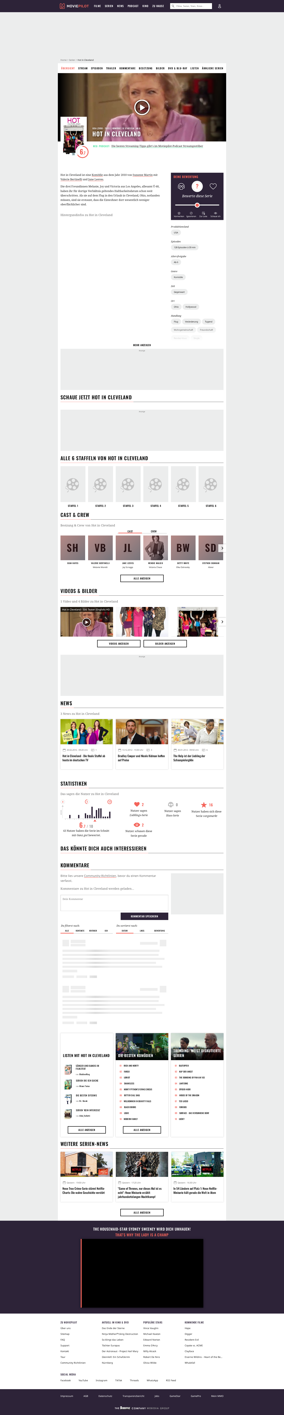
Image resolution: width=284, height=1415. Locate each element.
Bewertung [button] (159, 930)
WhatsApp (152, 1380)
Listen (194, 68)
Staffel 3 (128, 506)
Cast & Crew (74, 514)
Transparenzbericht (133, 1396)
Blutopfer (184, 1065)
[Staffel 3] (128, 484)
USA (176, 232)
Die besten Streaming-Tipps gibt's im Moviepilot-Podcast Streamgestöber (157, 146)
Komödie (178, 277)
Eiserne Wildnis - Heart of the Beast (204, 1357)
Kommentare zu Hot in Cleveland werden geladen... (97, 889)
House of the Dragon (189, 1095)
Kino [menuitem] (145, 6)
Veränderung (191, 321)
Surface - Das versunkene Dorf (194, 1113)
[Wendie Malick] (155, 548)
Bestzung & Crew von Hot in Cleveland (87, 525)
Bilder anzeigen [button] (165, 643)
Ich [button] (106, 930)
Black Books (130, 1107)
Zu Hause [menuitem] (158, 6)
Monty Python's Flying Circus (138, 1089)
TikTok (118, 1380)
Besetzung (146, 68)
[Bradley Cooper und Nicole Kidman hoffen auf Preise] (142, 731)
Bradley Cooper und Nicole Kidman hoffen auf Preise (141, 758)
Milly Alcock (149, 1351)
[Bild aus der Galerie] (142, 622)
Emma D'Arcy (150, 1345)
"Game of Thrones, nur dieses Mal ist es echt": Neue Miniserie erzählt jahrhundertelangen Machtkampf (139, 1192)
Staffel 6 (211, 506)
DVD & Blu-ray (177, 68)
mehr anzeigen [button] (142, 345)
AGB (85, 1396)
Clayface (189, 1351)
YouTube (83, 1380)
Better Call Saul (132, 1095)
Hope (187, 1328)
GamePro (196, 1396)
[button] (179, 214)
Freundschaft (206, 329)
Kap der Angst (186, 1071)
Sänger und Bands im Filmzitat (87, 1067)
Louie (126, 1113)
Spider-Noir (185, 1089)
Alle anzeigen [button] (142, 578)
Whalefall (190, 1362)
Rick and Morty (131, 1065)
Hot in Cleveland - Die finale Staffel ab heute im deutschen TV (83, 758)
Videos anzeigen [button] (119, 643)
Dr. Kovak (83, 1100)
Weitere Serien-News (84, 1143)
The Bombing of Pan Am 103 (192, 1077)
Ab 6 (176, 262)
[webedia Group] (142, 1408)
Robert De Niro (151, 1357)
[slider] (197, 205)
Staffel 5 (183, 506)
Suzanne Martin (143, 175)
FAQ (62, 1339)
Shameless (129, 1083)
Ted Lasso (183, 1101)
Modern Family (131, 1119)
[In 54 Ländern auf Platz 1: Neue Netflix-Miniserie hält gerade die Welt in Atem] (197, 1164)
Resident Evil (192, 1339)
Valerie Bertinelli (71, 179)
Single (197, 338)
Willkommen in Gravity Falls (137, 1101)
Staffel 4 (156, 506)
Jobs (157, 1396)
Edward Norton (151, 1339)
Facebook (65, 1380)
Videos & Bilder (78, 590)
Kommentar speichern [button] (144, 916)
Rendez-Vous (180, 338)
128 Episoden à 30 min (185, 247)
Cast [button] (130, 531)
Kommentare (127, 68)
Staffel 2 (100, 506)
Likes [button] (142, 930)
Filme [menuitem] (97, 6)
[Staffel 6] (211, 484)
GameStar (175, 1396)
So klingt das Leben (112, 1339)
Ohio (176, 306)
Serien (72, 59)
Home (63, 59)
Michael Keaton (151, 1333)
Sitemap (65, 1333)
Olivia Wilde (149, 1362)
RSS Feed (171, 1380)
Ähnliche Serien (212, 68)
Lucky (181, 1119)
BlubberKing (84, 1074)
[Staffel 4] (155, 484)
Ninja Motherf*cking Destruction (120, 1333)
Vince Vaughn (150, 1328)
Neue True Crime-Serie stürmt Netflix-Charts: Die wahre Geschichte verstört (83, 1190)
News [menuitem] (120, 6)
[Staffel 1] (72, 484)
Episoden (97, 68)
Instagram (101, 1380)
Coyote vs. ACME (194, 1345)
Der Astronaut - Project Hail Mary (120, 1351)
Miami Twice (84, 1086)
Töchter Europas (111, 1345)
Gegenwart (179, 291)
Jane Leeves (95, 179)
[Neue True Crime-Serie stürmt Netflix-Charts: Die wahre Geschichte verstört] (86, 1164)
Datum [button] (125, 930)
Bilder (160, 68)
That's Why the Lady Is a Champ (142, 1234)
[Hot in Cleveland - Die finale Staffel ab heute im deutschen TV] (86, 731)
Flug (176, 321)
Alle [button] (67, 930)
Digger (188, 1333)
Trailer (111, 68)
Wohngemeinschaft (183, 329)
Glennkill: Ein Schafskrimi (116, 1357)
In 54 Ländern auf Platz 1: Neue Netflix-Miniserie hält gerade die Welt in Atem (195, 1190)
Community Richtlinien (73, 1362)
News (66, 703)
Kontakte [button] (80, 930)
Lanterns (183, 1083)
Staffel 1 (73, 506)
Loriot (127, 1077)
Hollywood (191, 306)
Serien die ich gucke (87, 1080)
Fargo (127, 1071)
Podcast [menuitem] (133, 6)
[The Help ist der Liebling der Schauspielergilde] (197, 731)
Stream (83, 68)
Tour (62, 1357)
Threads (134, 1380)
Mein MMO (217, 1396)
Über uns (65, 1328)
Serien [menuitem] (109, 6)
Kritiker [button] (93, 930)
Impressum (66, 1396)
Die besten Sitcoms (86, 1095)
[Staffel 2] (100, 484)
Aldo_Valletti (84, 1115)
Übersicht (68, 68)
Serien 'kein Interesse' (88, 1110)
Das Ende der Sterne (113, 1328)
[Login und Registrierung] (219, 6)
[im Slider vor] (222, 548)
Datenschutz (105, 1396)
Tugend (208, 321)
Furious (183, 1107)
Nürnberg (107, 1362)
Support (64, 1345)
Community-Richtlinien (100, 876)
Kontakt (64, 1351)
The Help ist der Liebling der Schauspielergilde (189, 758)
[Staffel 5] (183, 484)
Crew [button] (154, 531)
